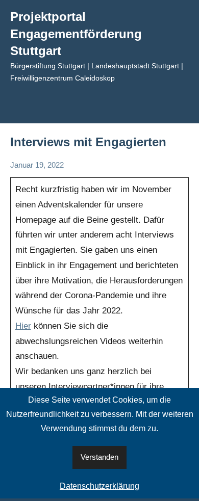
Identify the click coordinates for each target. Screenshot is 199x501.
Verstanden (99, 457)
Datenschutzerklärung (99, 486)
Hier (23, 326)
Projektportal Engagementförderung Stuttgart (76, 34)
